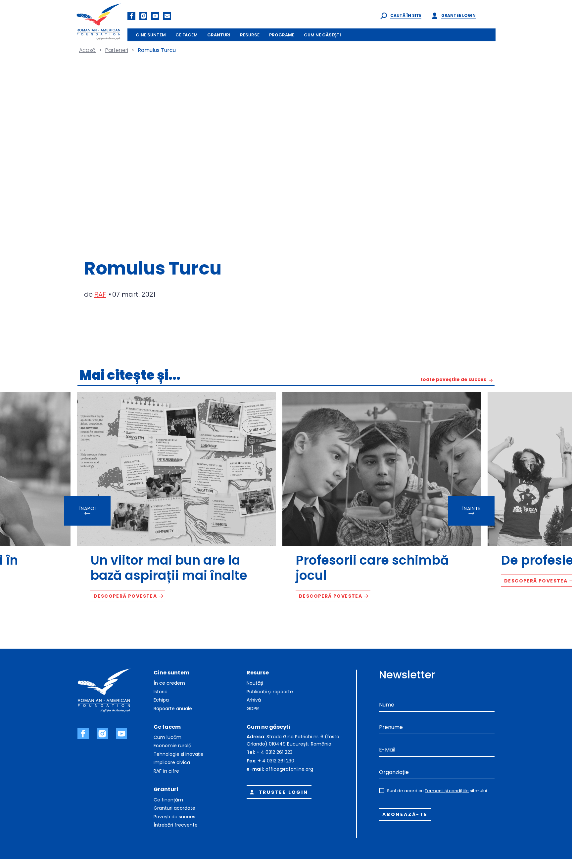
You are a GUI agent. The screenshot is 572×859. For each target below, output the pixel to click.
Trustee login (283, 792)
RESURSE (250, 35)
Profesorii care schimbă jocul (372, 567)
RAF (100, 294)
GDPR (253, 708)
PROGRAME (281, 35)
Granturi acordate (174, 808)
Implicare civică (172, 762)
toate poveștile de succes (453, 380)
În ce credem (169, 683)
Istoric (160, 691)
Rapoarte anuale (173, 708)
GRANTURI (218, 35)
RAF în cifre (166, 771)
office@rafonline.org (289, 769)
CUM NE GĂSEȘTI (322, 35)
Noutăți (255, 683)
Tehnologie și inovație (179, 754)
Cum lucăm (167, 737)
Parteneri (116, 50)
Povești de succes (174, 816)
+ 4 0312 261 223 (275, 752)
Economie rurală (172, 745)
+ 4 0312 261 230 (276, 760)
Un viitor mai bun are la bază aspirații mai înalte (168, 567)
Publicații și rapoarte (270, 691)
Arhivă (254, 700)
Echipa (161, 700)
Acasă (87, 50)
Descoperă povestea (125, 596)
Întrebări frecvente (176, 825)
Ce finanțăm (168, 799)
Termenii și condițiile (447, 791)
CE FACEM (186, 35)
